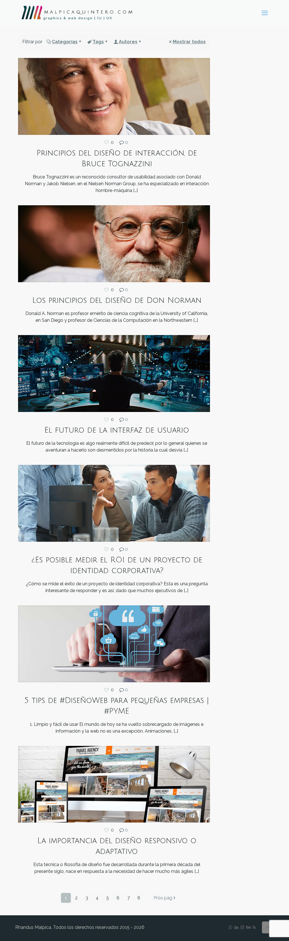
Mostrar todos (189, 41)
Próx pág (163, 898)
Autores (128, 41)
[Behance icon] (248, 927)
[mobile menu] (265, 13)
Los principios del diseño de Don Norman (117, 300)
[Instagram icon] (242, 927)
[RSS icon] (254, 927)
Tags (98, 41)
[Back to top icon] (268, 927)
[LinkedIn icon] (236, 927)
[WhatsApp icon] (230, 927)
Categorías (65, 41)
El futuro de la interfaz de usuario (116, 430)
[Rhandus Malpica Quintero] (77, 12)
